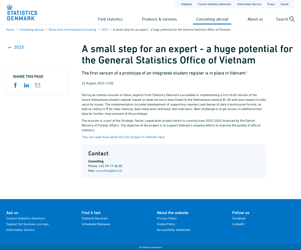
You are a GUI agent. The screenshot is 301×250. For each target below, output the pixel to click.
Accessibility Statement (173, 230)
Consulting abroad (212, 19)
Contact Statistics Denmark (214, 4)
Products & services (159, 19)
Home (10, 29)
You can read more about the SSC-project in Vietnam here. (124, 137)
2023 (104, 29)
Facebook (239, 218)
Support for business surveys (27, 224)
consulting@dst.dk (109, 170)
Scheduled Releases (96, 224)
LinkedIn (238, 224)
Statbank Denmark (95, 218)
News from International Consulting (72, 29)
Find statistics (110, 19)
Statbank (186, 4)
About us (255, 19)
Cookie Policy (166, 224)
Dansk (285, 4)
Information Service (249, 4)
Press (271, 4)
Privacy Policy (167, 218)
